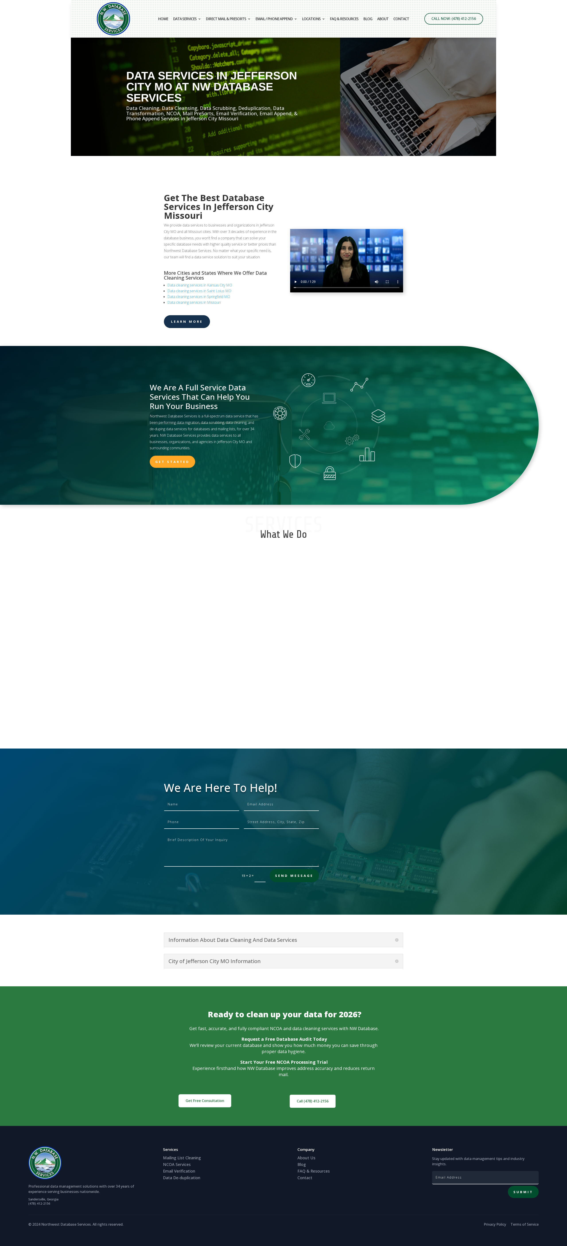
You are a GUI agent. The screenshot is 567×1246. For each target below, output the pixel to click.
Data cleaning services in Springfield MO (198, 296)
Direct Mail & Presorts (226, 19)
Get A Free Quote (235, 155)
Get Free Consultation (205, 1100)
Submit (523, 1192)
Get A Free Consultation (486, 156)
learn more (187, 321)
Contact (401, 19)
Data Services (184, 19)
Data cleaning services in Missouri (194, 302)
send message (294, 875)
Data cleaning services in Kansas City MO (199, 285)
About (382, 19)
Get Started (172, 461)
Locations (311, 19)
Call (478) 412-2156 (312, 1101)
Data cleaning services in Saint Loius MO (199, 290)
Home (163, 19)
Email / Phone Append (274, 19)
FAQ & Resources (344, 19)
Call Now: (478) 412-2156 (453, 18)
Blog (367, 19)
